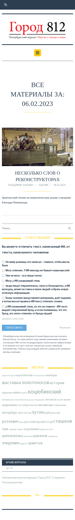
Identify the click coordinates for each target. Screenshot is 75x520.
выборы (51, 375)
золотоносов (35, 382)
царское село (46, 429)
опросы (27, 405)
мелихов (51, 399)
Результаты (65, 328)
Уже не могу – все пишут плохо (23, 275)
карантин (7, 393)
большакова (39, 376)
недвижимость (12, 405)
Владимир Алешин (20, 185)
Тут (8, 468)
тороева (12, 429)
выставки (11, 383)
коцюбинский (44, 392)
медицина (40, 400)
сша (5, 429)
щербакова (52, 436)
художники (31, 429)
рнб (47, 412)
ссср (49, 422)
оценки (43, 185)
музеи (60, 400)
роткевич (10, 422)
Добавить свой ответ (13, 319)
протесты (24, 412)
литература (8, 400)
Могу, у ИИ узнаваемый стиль (22, 281)
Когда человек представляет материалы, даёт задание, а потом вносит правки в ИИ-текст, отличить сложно (36, 300)
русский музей (34, 421)
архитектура (8, 376)
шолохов (27, 436)
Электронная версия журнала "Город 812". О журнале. (33, 477)
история (57, 383)
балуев (18, 375)
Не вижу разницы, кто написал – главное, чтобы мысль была (36, 264)
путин (38, 412)
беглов (27, 375)
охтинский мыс (44, 405)
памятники (60, 405)
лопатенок (20, 400)
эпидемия (10, 443)
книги (24, 393)
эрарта (23, 444)
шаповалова (12, 436)
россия (55, 412)
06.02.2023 (60, 185)
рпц (21, 422)
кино (17, 392)
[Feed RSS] (4, 5)
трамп (20, 429)
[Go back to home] (37, 27)
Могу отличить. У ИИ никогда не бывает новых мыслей (37, 270)
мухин (67, 400)
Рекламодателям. (12, 482)
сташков (62, 421)
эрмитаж (35, 443)
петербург (10, 412)
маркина (30, 400)
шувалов (40, 436)
